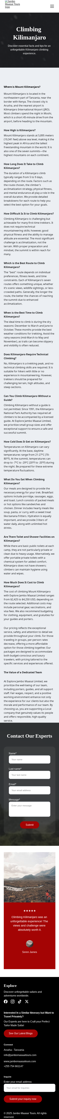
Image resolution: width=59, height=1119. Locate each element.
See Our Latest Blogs (21, 1033)
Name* (13, 753)
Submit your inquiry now (22, 1099)
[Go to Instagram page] (12, 1001)
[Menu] (52, 6)
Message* (14, 799)
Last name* (15, 768)
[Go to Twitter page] (27, 1001)
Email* (12, 784)
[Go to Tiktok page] (20, 1001)
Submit (30, 824)
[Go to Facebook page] (6, 1001)
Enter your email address (18, 1081)
